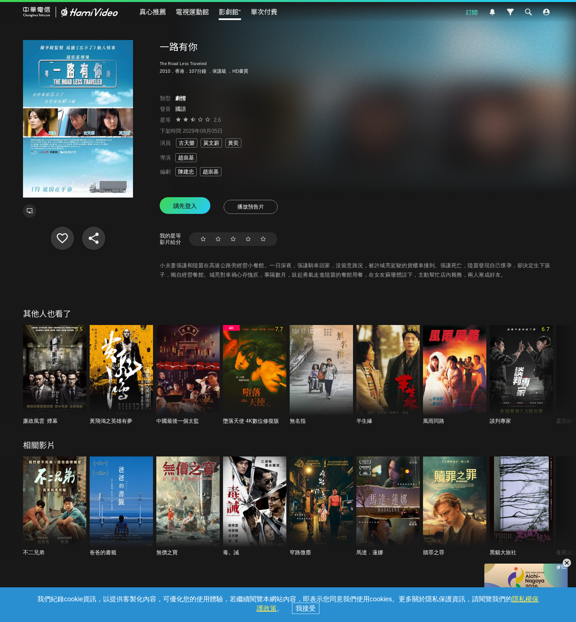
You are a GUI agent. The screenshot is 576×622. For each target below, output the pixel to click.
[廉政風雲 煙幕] (54, 375)
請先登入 (185, 205)
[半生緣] (388, 375)
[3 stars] (233, 239)
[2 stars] (218, 239)
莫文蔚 (211, 143)
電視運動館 (192, 11)
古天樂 (187, 143)
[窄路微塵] (321, 506)
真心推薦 (152, 11)
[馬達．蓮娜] (388, 506)
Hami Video (70, 12)
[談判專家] (521, 375)
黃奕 (233, 143)
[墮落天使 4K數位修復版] (254, 375)
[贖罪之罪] (454, 506)
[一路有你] (62, 238)
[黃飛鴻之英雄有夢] (121, 375)
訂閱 (472, 12)
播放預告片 (250, 207)
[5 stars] (263, 239)
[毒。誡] (254, 506)
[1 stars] (203, 239)
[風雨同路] (454, 375)
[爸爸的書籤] (121, 506)
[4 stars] (248, 239)
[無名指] (321, 375)
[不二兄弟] (54, 506)
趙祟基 (186, 158)
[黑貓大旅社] (521, 506)
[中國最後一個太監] (188, 375)
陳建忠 (186, 172)
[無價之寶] (188, 506)
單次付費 (264, 11)
